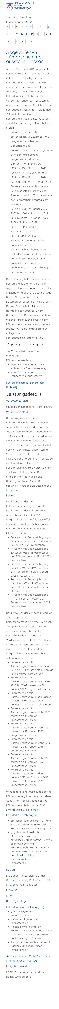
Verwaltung (25, 17)
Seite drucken (23, 2)
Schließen (21, 7)
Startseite (11, 17)
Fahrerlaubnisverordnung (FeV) (25, 907)
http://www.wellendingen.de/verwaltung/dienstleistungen (26, 988)
